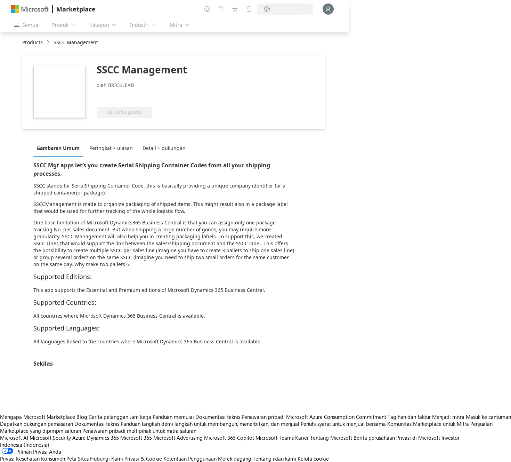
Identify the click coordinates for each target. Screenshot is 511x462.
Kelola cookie (313, 458)
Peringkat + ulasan (111, 148)
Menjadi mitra (448, 416)
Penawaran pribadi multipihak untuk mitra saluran (139, 430)
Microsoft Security (50, 437)
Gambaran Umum (58, 148)
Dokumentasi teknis (217, 416)
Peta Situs (77, 458)
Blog (81, 416)
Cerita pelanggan (108, 416)
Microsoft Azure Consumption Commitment (337, 416)
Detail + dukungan (164, 148)
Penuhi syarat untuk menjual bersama (343, 423)
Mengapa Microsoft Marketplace (37, 416)
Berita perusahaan (374, 437)
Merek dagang (234, 458)
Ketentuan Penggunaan (190, 458)
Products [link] (32, 42)
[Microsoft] (30, 9)
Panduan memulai (173, 416)
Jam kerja (140, 416)
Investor (450, 437)
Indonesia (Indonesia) (24, 444)
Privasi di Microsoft (418, 437)
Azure (79, 437)
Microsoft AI (14, 437)
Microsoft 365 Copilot (229, 437)
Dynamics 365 (103, 437)
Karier (302, 437)
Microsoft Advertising (178, 437)
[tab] (59, 148)
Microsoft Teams (275, 437)
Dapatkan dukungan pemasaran (36, 423)
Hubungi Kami (106, 458)
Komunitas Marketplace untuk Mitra (428, 423)
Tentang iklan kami (274, 458)
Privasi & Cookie (143, 458)
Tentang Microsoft (331, 437)
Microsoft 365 (136, 437)
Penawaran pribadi (263, 416)
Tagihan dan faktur (409, 416)
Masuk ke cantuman (488, 416)
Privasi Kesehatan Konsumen (32, 458)
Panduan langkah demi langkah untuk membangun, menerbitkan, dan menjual (210, 423)
